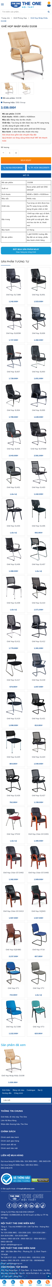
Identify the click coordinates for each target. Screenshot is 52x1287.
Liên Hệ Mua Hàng (8, 1120)
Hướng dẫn (6, 1093)
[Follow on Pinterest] (26, 1205)
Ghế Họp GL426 (13, 796)
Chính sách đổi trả (8, 1144)
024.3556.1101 (25, 1233)
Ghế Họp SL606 (38, 333)
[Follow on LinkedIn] (31, 1205)
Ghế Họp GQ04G (39, 911)
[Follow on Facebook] (9, 1205)
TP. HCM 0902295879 (39, 168)
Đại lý (40, 1090)
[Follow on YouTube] (37, 1205)
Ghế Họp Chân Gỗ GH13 (13, 911)
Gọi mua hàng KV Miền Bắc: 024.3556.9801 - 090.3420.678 (26, 1161)
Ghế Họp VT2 (38, 988)
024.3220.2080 (21, 1236)
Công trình (18, 1093)
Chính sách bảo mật (9, 1148)
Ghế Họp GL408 (13, 603)
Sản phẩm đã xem (13, 1045)
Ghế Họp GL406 (13, 564)
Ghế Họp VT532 (13, 834)
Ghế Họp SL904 (13, 410)
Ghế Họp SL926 (13, 449)
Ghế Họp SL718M (13, 295)
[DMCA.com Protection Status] (40, 1180)
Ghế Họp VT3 (38, 1027)
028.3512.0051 (24, 1257)
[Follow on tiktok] (42, 1205)
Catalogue (31, 1090)
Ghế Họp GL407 (38, 564)
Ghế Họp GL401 (13, 487)
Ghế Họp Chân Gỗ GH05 (38, 873)
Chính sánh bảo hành (10, 1137)
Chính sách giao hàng (10, 1141)
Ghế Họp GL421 (38, 719)
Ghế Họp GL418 (38, 680)
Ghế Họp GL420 (13, 757)
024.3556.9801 (10, 1233)
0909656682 (39, 1260)
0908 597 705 (26, 1260)
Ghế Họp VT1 (13, 988)
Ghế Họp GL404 (13, 526)
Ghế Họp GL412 (38, 641)
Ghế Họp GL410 (38, 603)
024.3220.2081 (7, 1236)
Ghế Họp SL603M (13, 333)
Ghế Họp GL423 (38, 757)
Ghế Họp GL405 (38, 526)
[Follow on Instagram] (14, 1205)
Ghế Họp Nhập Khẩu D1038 (13, 1076)
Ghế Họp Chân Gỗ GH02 (13, 873)
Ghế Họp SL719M (13, 1027)
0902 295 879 (13, 1260)
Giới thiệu (6, 1090)
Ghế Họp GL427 (38, 796)
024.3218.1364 (39, 1233)
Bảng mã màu (18, 1090)
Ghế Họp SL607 (13, 372)
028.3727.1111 (10, 1257)
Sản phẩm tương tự (15, 261)
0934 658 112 (39, 1239)
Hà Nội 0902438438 (13, 168)
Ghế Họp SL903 (38, 372)
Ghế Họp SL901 (38, 295)
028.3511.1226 (38, 1257)
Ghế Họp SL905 (38, 410)
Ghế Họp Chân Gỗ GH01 (38, 834)
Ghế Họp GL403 (38, 487)
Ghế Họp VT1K (38, 950)
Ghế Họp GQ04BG (13, 950)
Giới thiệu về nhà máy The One (14, 1117)
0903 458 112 (26, 1239)
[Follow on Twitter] (20, 1205)
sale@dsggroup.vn (14, 1245)
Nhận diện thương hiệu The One (14, 1124)
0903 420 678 (13, 1239)
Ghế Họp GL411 (13, 641)
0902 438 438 (6, 1242)
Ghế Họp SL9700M (38, 449)
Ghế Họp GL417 (13, 680)
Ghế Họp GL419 (13, 719)
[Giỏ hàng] (49, 6)
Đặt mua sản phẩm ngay (26, 250)
